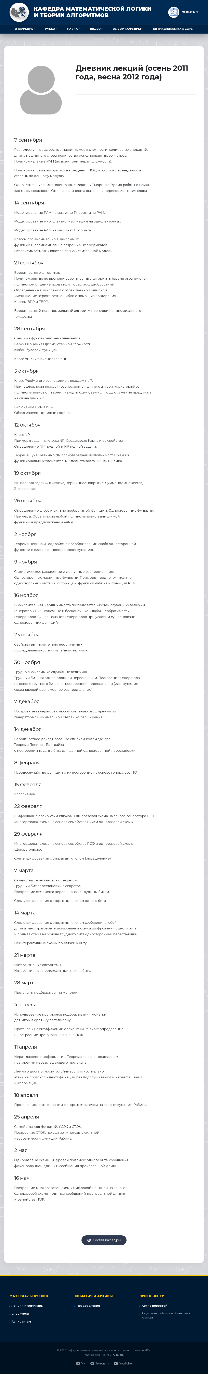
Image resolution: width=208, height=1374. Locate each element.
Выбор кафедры (127, 28)
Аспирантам (21, 1321)
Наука (72, 28)
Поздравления (88, 1306)
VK (83, 1363)
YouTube (125, 1363)
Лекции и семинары (27, 1306)
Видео (95, 28)
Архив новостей (154, 1306)
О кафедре (24, 28)
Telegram (102, 1363)
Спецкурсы (20, 1313)
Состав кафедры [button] (107, 1240)
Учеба (50, 28)
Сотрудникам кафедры (173, 28)
